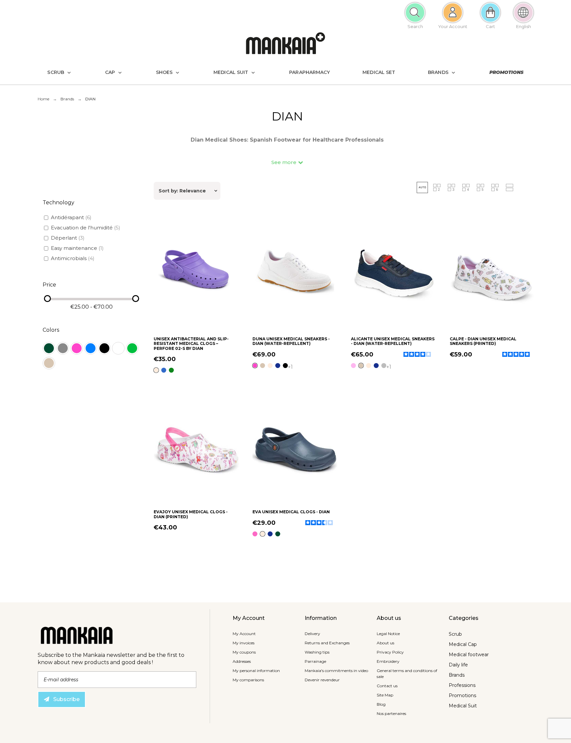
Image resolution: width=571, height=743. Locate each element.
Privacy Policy (390, 652)
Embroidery (388, 661)
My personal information (256, 670)
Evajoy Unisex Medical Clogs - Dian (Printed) (191, 514)
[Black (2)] (104, 348)
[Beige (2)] (49, 363)
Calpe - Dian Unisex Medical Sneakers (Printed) (483, 341)
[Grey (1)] (63, 348)
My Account (244, 633)
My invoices (243, 642)
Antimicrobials (73, 258)
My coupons (244, 652)
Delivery (312, 633)
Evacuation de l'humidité (85, 227)
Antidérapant (71, 217)
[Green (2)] (132, 348)
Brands (457, 675)
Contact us (387, 685)
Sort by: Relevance (182, 191)
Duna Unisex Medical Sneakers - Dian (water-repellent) (291, 341)
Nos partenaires (391, 713)
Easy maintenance (77, 248)
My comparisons (248, 679)
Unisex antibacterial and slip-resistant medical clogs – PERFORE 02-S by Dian (191, 343)
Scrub (455, 634)
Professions (462, 685)
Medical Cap (463, 644)
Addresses (242, 661)
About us (385, 642)
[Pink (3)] (77, 348)
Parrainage (315, 661)
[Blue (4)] (90, 348)
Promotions (462, 695)
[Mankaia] (285, 44)
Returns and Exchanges (327, 642)
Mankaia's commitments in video (336, 670)
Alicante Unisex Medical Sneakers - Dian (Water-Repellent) (393, 341)
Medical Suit (463, 706)
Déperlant (68, 238)
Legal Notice (388, 633)
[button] (287, 162)
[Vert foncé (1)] (49, 348)
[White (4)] (118, 348)
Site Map (385, 694)
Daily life (458, 665)
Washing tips (317, 652)
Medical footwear (469, 655)
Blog (381, 704)
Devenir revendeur (322, 679)
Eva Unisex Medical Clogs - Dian (291, 511)
